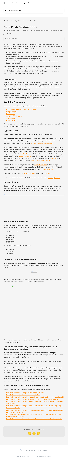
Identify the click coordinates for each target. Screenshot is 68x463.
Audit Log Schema (54, 178)
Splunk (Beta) (10, 118)
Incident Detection (26, 154)
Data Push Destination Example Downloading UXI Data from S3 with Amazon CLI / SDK (35, 397)
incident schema (47, 169)
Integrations (17, 21)
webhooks (52, 158)
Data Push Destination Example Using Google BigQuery (24, 393)
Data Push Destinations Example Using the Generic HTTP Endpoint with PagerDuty (34, 419)
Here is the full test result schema (41, 143)
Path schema (47, 173)
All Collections (8, 21)
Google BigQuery (12, 112)
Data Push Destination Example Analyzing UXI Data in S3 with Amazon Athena (32, 399)
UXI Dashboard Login (23, 456)
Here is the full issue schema (40, 160)
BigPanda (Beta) (11, 120)
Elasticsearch (10, 114)
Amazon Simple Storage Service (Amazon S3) (21, 109)
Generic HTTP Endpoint (14, 116)
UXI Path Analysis (29, 173)
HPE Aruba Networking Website (41, 456)
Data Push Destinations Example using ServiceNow (23, 395)
